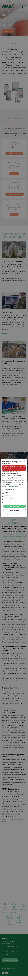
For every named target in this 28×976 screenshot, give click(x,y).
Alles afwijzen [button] (14, 510)
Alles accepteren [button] (15, 506)
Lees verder (15, 486)
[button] (14, 514)
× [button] (24, 461)
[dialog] (14, 488)
